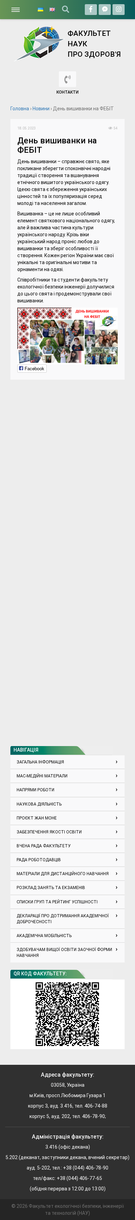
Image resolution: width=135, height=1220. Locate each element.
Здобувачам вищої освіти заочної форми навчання (64, 952)
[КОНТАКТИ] (67, 79)
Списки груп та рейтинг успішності (57, 902)
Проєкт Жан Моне (37, 818)
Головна (19, 108)
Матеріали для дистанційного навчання (63, 873)
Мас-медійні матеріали (42, 776)
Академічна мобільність (44, 935)
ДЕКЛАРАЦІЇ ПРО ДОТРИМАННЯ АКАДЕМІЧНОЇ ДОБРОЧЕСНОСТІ (63, 918)
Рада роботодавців (39, 859)
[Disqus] (67, 474)
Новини (41, 108)
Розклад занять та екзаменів (51, 887)
